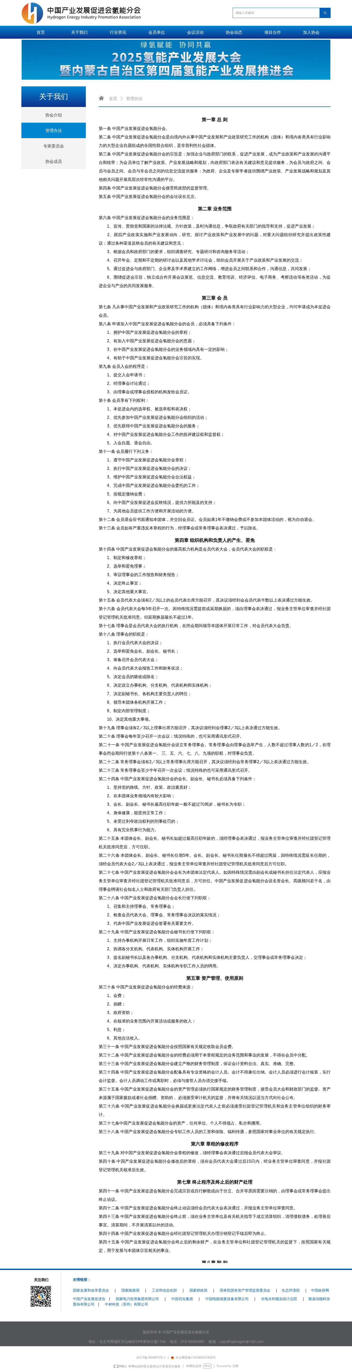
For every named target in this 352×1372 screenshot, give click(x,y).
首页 (113, 98)
